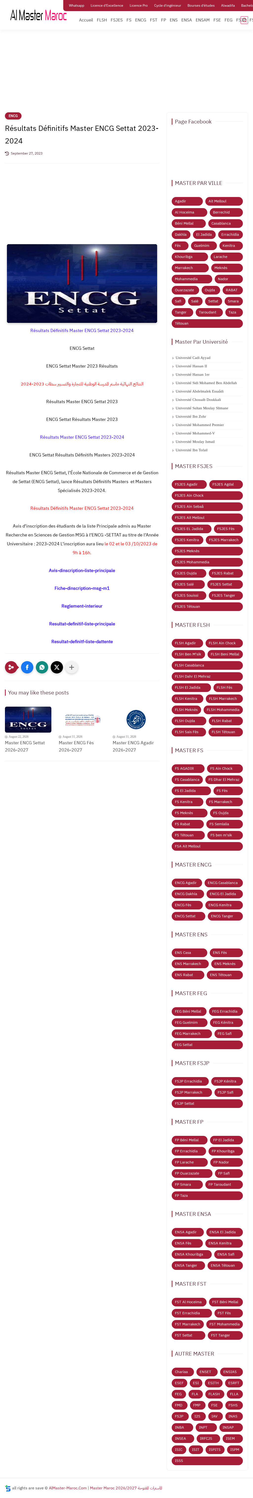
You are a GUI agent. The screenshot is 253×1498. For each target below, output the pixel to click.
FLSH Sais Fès (186, 732)
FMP (196, 1405)
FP (163, 20)
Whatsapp (76, 5)
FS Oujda (221, 813)
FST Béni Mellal (225, 1302)
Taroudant (207, 312)
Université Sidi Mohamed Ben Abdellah (206, 383)
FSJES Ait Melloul (189, 517)
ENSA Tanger (186, 1265)
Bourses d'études (201, 5)
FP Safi (224, 1173)
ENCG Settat (185, 916)
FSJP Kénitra (225, 1081)
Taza (232, 312)
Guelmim (201, 245)
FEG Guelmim (186, 1022)
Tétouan (182, 323)
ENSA (186, 20)
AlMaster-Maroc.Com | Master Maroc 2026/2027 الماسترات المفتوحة (105, 1488)
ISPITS (215, 1449)
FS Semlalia (219, 824)
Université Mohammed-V (195, 433)
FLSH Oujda (185, 721)
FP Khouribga (223, 1151)
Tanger (181, 312)
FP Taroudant (220, 1184)
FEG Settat (183, 1044)
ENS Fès (220, 952)
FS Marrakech (220, 802)
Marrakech (184, 268)
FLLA (234, 1394)
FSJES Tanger (223, 595)
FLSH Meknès (186, 709)
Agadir (180, 201)
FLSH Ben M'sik (188, 654)
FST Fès (224, 1313)
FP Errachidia (186, 1151)
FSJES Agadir (186, 484)
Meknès (220, 268)
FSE (217, 20)
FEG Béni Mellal (188, 1011)
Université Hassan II (191, 366)
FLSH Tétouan (223, 732)
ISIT (195, 1449)
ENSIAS (230, 1372)
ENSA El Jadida (223, 1232)
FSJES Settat (221, 584)
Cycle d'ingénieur (167, 5)
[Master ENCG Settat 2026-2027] (28, 720)
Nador (223, 279)
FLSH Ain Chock (222, 643)
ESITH (213, 1383)
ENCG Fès (183, 905)
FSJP (241, 20)
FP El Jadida (223, 1140)
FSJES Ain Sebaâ (189, 506)
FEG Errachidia (224, 1011)
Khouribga (183, 256)
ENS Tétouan (221, 975)
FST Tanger (220, 1335)
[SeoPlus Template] (8, 1488)
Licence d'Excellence (107, 5)
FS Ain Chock (221, 768)
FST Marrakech (187, 1324)
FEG (228, 20)
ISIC (178, 1449)
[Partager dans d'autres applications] (71, 667)
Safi (178, 301)
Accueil (86, 20)
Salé (194, 301)
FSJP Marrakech (188, 1092)
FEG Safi (225, 1033)
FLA (195, 1394)
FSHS (233, 1405)
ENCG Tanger (222, 916)
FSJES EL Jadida (189, 529)
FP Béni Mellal (187, 1140)
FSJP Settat (184, 1103)
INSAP (228, 1427)
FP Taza (181, 1195)
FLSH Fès (224, 687)
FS (128, 20)
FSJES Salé (184, 584)
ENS (174, 20)
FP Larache (184, 1162)
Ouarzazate (184, 290)
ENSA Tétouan (223, 1265)
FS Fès (222, 790)
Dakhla (181, 234)
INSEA (180, 1438)
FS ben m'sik (221, 835)
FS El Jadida (185, 790)
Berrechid (221, 212)
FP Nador (221, 1162)
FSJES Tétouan (187, 606)
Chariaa (181, 1372)
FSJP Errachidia (188, 1081)
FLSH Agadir (185, 643)
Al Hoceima (184, 212)
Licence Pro (139, 5)
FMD (178, 1405)
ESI (196, 1383)
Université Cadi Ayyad (193, 358)
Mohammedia (186, 279)
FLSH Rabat (222, 721)
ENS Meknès (224, 963)
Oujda (210, 290)
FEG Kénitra (223, 1022)
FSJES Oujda (186, 573)
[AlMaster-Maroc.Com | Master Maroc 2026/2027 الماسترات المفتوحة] (38, 14)
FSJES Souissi (186, 595)
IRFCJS (206, 1438)
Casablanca (221, 223)
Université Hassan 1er (193, 374)
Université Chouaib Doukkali (198, 400)
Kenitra (229, 245)
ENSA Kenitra (220, 1243)
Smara (233, 301)
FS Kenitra (183, 802)
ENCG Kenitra (220, 905)
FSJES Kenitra (187, 540)
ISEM (230, 1438)
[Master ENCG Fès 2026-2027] (82, 720)
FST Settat (183, 1335)
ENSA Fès (183, 1243)
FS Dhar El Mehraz (224, 779)
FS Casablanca (187, 779)
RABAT (232, 290)
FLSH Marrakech (223, 698)
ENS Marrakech (188, 963)
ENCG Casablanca (223, 883)
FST (153, 20)
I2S (197, 1416)
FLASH (214, 1394)
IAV (214, 1416)
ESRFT (233, 1383)
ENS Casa (183, 952)
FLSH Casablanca (189, 665)
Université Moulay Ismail (195, 442)
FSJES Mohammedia (192, 562)
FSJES (117, 20)
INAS (233, 1416)
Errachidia (230, 234)
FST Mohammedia (225, 1324)
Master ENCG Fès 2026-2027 (76, 746)
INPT (203, 1427)
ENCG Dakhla (186, 894)
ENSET (205, 1372)
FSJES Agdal (223, 484)
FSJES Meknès (187, 551)
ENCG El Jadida (223, 894)
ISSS (179, 1460)
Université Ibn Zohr (191, 416)
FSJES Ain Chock (189, 495)
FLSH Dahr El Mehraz (193, 676)
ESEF (179, 1383)
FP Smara (183, 1184)
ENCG (140, 20)
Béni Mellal (184, 223)
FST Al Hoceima (188, 1302)
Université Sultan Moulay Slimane (202, 408)
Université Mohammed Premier (200, 425)
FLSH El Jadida (187, 687)
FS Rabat (182, 824)
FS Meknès (184, 813)
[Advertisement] (126, 74)
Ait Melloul (217, 201)
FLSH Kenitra (186, 698)
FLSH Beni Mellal (225, 654)
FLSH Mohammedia (223, 709)
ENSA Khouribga (189, 1254)
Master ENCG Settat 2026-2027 (25, 746)
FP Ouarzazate (187, 1173)
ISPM (234, 1449)
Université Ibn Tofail (192, 450)
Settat (213, 301)
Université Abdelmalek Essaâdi (200, 391)
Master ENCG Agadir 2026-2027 (133, 746)
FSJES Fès (225, 529)
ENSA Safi (225, 1254)
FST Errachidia (187, 1313)
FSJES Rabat (222, 573)
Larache (220, 256)
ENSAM (203, 20)
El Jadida (204, 234)
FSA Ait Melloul (187, 846)
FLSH (102, 20)
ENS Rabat (184, 975)
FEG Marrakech (188, 1033)
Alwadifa (228, 5)
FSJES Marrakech (224, 540)
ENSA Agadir (186, 1232)
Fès (178, 245)
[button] (27, 667)
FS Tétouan (184, 835)
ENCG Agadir (186, 883)
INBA (179, 1427)
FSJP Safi (225, 1092)
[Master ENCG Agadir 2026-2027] (136, 720)
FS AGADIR (184, 768)
